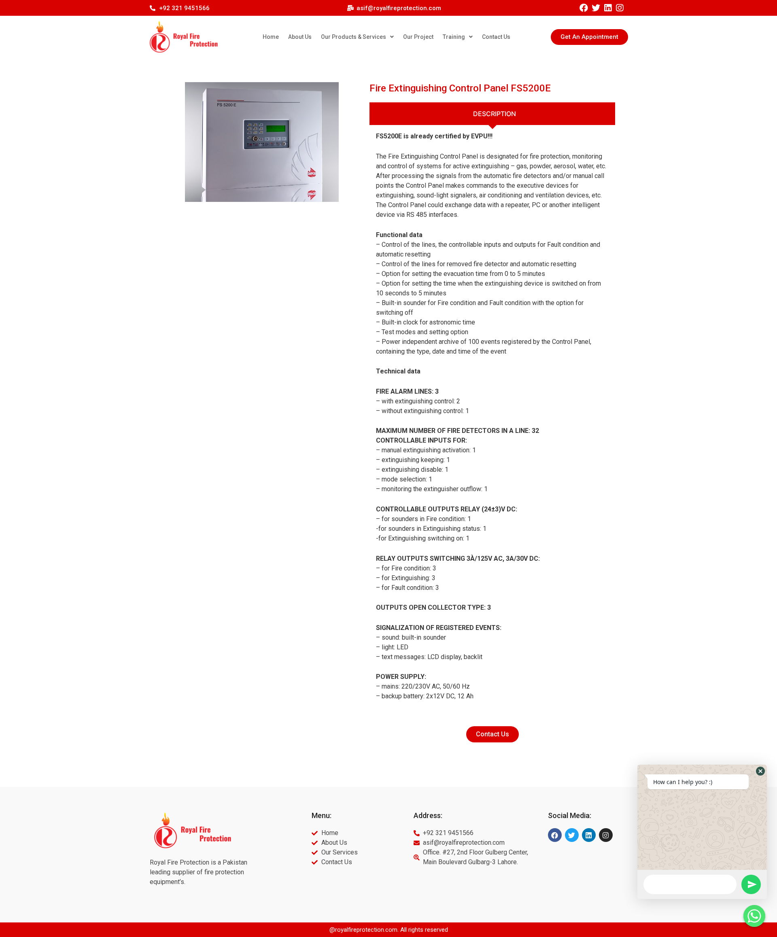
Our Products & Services (353, 37)
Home (271, 37)
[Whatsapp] (754, 916)
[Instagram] (619, 8)
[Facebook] (584, 8)
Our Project (418, 37)
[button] (589, 37)
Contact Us (496, 37)
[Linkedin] (608, 8)
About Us (300, 37)
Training (454, 37)
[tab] (492, 113)
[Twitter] (595, 8)
